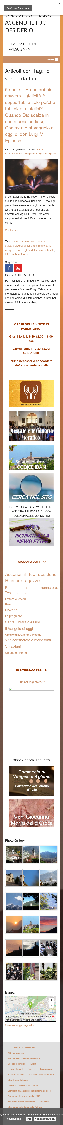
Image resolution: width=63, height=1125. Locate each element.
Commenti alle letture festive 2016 (24, 1096)
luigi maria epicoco (16, 254)
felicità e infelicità (37, 246)
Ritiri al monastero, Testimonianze (31, 590)
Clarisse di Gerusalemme (41, 1074)
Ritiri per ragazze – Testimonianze (24, 1058)
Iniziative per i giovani (18, 1079)
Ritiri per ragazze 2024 (31, 682)
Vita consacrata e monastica (28, 639)
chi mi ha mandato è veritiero (29, 241)
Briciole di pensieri (16, 1063)
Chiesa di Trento (16, 652)
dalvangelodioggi (15, 246)
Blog (43, 561)
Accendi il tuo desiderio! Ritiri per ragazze (31, 577)
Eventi (9, 604)
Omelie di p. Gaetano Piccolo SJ (23, 1085)
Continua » (11, 230)
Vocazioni (13, 646)
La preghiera (13, 616)
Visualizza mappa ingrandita (19, 1025)
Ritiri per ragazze (16, 1052)
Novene (11, 609)
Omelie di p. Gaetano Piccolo (23, 634)
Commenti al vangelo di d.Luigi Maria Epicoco (34, 153)
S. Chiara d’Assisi (16, 1074)
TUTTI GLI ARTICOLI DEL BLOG (22, 1047)
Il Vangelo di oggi (19, 628)
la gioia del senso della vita (38, 250)
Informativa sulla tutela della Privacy (25, 1106)
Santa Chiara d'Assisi (22, 621)
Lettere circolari (15, 599)
